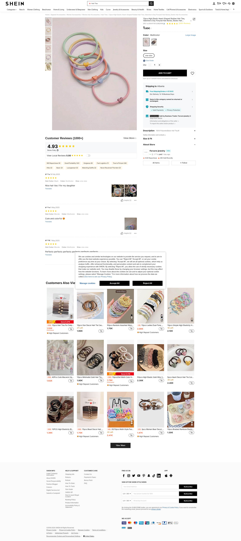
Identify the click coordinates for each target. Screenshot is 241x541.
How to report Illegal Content (72, 496)
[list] (142, 476)
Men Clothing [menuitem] (93, 10)
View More (120, 445)
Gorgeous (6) (88, 163)
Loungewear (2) (72, 168)
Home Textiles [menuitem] (159, 10)
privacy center (156, 509)
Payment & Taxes (90, 477)
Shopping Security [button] (156, 107)
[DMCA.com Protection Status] (129, 528)
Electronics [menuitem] (192, 10)
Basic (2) (59, 168)
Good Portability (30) (72, 163)
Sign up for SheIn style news (134, 482)
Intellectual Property (62, 533)
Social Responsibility (53, 481)
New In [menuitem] (22, 10)
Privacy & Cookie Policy (170, 507)
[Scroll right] (234, 9)
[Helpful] (122, 200)
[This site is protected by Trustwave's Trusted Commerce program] (124, 528)
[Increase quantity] (159, 64)
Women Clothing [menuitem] (33, 10)
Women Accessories (74, 15)
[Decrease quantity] (150, 64)
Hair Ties (104, 15)
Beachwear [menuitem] (46, 10)
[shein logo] (15, 3)
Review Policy (51, 150)
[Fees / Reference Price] (151, 28)
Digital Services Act (52, 490)
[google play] (171, 477)
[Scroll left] (231, 9)
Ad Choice (74, 533)
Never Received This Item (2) (110, 168)
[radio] (146, 42)
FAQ (85, 483)
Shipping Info (69, 474)
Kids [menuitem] (101, 10)
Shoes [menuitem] (149, 10)
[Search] (151, 3)
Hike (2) (49, 168)
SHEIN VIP (69, 492)
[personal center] (214, 3)
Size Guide (69, 489)
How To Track (70, 486)
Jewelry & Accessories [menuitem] (121, 10)
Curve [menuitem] (108, 10)
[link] (219, 3)
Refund (67, 480)
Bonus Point (88, 480)
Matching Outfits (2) (89, 168)
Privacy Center (51, 530)
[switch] (88, 155)
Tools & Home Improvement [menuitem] (225, 10)
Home (47, 15)
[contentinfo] (159, 522)
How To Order (70, 483)
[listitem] (60, 312)
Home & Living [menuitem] (58, 10)
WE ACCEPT (126, 518)
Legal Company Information (51, 474)
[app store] (166, 477)
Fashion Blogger (52, 484)
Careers (49, 487)
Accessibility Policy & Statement (72, 506)
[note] (60, 321)
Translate (48, 189)
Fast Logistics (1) (103, 163)
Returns (68, 477)
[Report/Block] (135, 200)
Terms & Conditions (99, 530)
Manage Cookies (84, 530)
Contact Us (88, 474)
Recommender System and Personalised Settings (63, 536)
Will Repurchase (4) (53, 163)
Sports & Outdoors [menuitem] (206, 10)
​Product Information (72, 503)
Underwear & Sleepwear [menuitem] (76, 10)
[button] (229, 3)
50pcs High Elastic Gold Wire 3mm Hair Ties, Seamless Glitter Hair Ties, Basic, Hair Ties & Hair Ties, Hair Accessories (150, 377)
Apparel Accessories (58, 15)
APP (166, 471)
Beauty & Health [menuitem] (138, 10)
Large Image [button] (190, 35)
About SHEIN (50, 478)
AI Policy (49, 533)
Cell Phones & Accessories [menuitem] (176, 10)
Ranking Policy (70, 500)
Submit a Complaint (53, 493)
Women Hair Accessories (91, 15)
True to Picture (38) (120, 163)
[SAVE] (192, 73)
